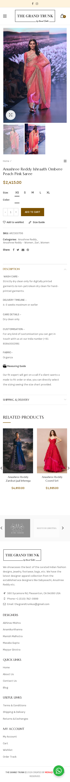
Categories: (10, 239)
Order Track (10, 756)
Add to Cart (32, 212)
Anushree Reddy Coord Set (52, 478)
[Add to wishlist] (27, 433)
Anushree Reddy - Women (18, 242)
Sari (37, 242)
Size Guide (38, 222)
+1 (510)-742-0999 (26, 598)
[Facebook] (14, 249)
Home (6, 161)
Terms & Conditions (14, 705)
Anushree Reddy (27, 239)
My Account (10, 736)
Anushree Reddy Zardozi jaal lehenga (18, 478)
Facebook (33, 3)
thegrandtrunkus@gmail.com (31, 604)
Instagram (37, 3)
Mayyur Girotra (11, 649)
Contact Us (10, 680)
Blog (5, 687)
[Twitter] (18, 249)
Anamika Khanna (12, 629)
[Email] (22, 249)
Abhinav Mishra (12, 623)
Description (11, 269)
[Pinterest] (27, 249)
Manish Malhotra (13, 636)
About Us (8, 674)
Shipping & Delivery (16, 399)
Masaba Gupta (11, 643)
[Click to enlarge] (11, 115)
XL (48, 192)
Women (44, 242)
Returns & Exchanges (15, 718)
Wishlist (8, 750)
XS (17, 192)
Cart (5, 743)
